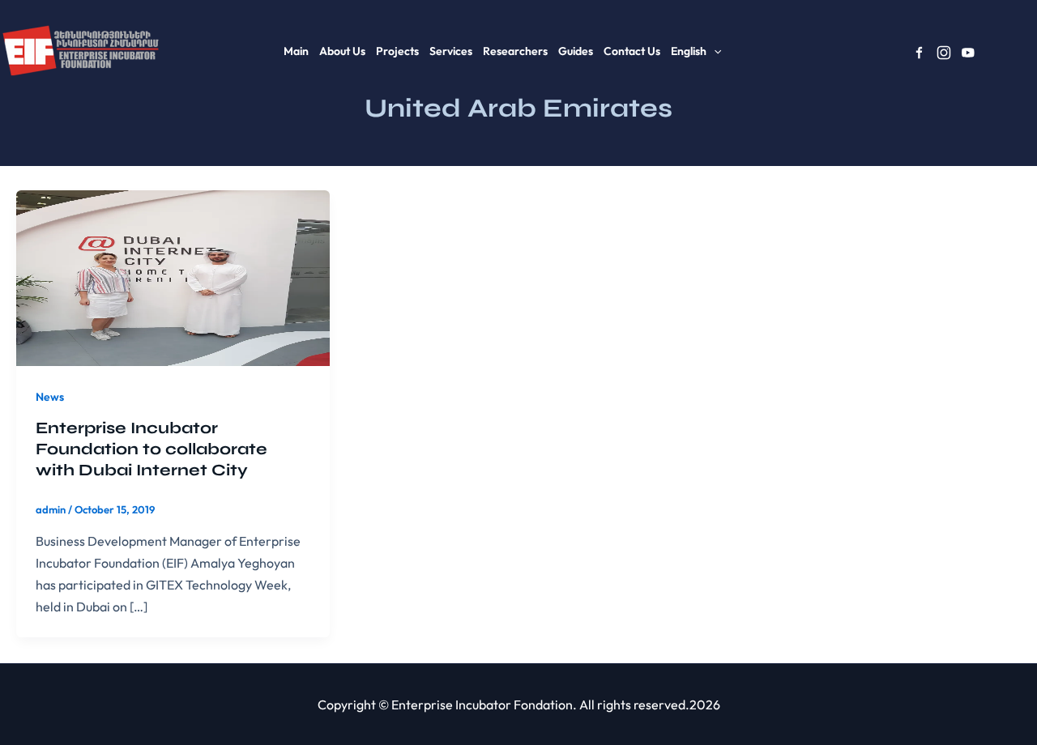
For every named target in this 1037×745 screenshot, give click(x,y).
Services (450, 51)
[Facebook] (919, 52)
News (50, 397)
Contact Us (632, 51)
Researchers (515, 51)
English (688, 51)
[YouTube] (968, 52)
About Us (342, 51)
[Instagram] (944, 52)
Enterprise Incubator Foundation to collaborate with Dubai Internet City (151, 449)
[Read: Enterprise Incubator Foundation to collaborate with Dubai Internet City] (173, 276)
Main (296, 51)
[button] (713, 51)
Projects (397, 51)
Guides (575, 51)
